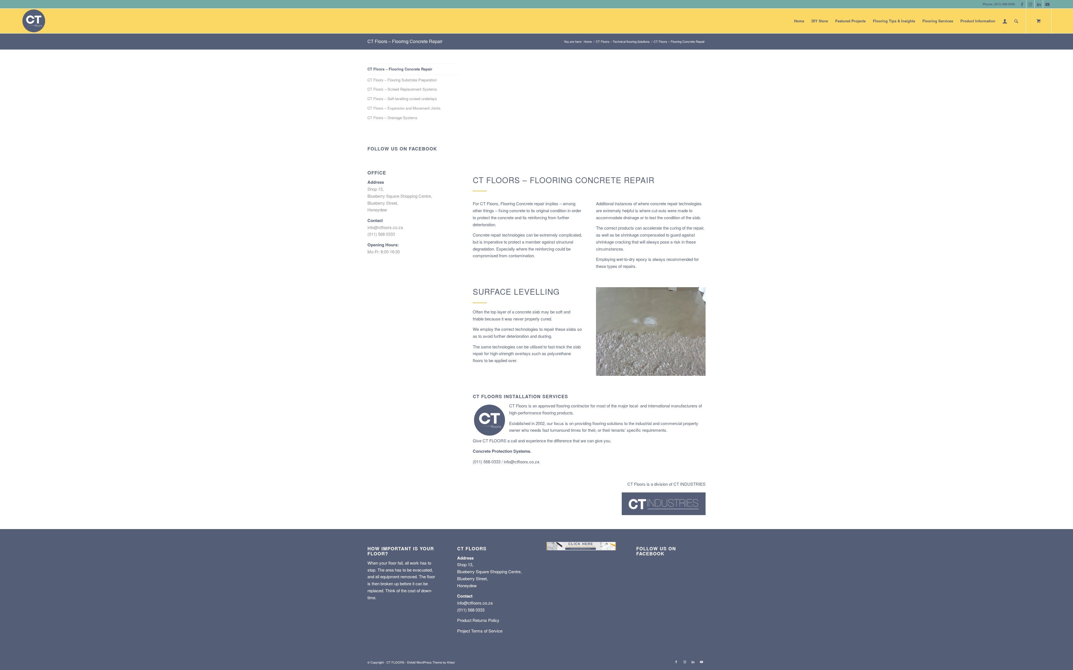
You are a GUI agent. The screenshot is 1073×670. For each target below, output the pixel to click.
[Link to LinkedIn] (1039, 4)
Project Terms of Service (479, 631)
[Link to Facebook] (1022, 4)
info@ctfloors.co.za (521, 461)
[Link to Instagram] (1030, 4)
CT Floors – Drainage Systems (392, 117)
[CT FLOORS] (34, 21)
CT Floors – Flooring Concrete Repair (404, 41)
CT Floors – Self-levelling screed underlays (402, 98)
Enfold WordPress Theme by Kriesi (431, 662)
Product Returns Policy (478, 620)
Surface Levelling (516, 291)
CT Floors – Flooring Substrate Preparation (402, 79)
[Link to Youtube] (1047, 4)
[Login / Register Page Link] (1005, 21)
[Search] (1016, 21)
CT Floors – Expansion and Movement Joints (404, 108)
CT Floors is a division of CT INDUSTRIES (666, 484)
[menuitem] (799, 21)
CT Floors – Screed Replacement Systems (402, 89)
